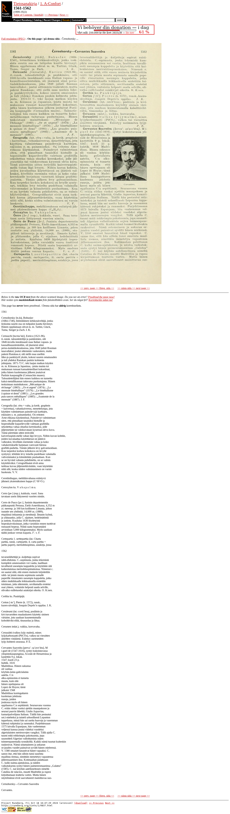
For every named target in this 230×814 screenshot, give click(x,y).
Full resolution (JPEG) (13, 38)
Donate (66, 20)
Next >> (64, 14)
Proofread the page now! (101, 296)
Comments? (78, 20)
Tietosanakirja (25, 3)
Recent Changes (52, 20)
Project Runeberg (22, 20)
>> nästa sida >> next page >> (134, 288)
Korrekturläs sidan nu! (101, 300)
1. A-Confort (50, 3)
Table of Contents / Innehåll (28, 14)
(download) (81, 803)
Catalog (38, 20)
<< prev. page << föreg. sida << (97, 288)
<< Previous (51, 14)
